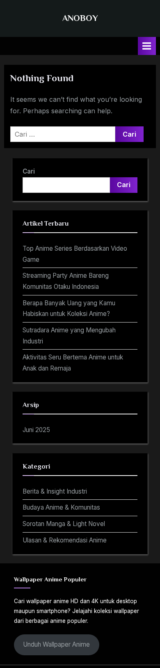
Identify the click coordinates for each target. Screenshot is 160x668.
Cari (29, 171)
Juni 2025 (36, 430)
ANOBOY (80, 18)
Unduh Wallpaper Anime (56, 644)
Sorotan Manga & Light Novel (64, 524)
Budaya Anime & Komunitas (61, 507)
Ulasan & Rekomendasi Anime (65, 540)
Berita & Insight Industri (55, 491)
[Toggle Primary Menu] (147, 46)
